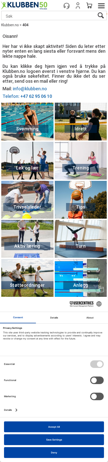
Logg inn (78, 6)
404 (25, 25)
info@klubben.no (30, 88)
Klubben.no (10, 25)
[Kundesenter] (66, 5)
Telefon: (27, 96)
